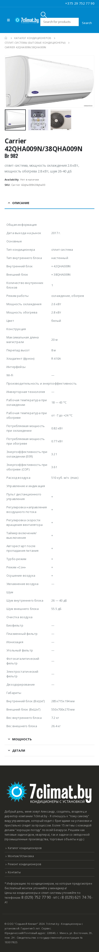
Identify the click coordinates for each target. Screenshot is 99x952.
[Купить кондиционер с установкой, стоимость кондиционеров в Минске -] (26, 20)
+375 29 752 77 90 (79, 3)
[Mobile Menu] (8, 20)
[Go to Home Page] (6, 38)
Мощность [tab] (22, 739)
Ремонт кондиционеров (24, 864)
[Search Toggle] (43, 15)
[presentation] (10, 81)
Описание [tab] (20, 203)
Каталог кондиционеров (25, 848)
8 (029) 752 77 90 (36, 897)
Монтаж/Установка (21, 856)
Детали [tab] (18, 750)
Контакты (14, 872)
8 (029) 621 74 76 (76, 897)
